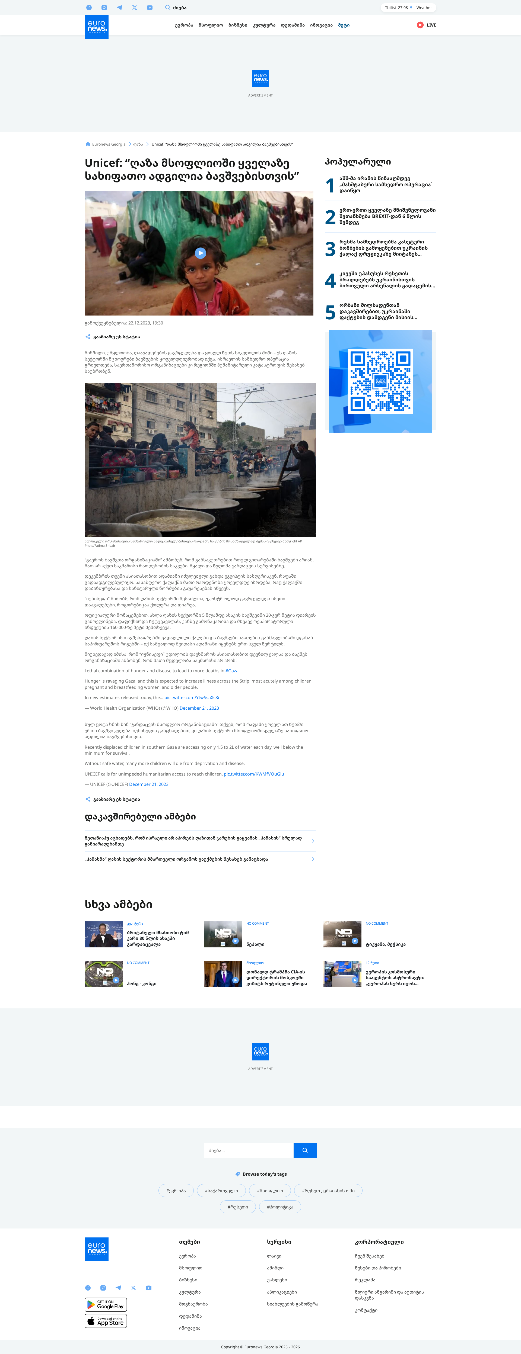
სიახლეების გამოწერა (292, 1304)
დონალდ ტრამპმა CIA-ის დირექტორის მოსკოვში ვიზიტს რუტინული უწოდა (276, 977)
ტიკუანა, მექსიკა (386, 944)
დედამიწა (190, 1316)
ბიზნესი (188, 1280)
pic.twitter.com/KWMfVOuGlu (254, 774)
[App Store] (106, 1321)
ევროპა (187, 1256)
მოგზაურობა (193, 1304)
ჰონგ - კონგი (142, 983)
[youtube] (149, 7)
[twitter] (134, 7)
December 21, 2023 (199, 708)
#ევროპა (176, 1191)
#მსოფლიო (270, 1191)
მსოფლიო (255, 963)
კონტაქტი (366, 1310)
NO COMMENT (257, 923)
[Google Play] (106, 1305)
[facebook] (89, 7)
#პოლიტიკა (280, 1207)
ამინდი (275, 1268)
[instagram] (104, 7)
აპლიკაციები (282, 1292)
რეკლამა (365, 1280)
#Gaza (232, 671)
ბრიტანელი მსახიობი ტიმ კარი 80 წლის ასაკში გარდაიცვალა (158, 938)
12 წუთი (372, 963)
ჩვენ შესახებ (370, 1256)
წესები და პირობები (378, 1268)
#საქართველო (221, 1191)
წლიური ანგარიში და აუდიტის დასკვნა (389, 1295)
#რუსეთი (238, 1207)
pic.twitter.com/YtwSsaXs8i (191, 697)
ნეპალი (255, 944)
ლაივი (274, 1256)
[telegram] (119, 7)
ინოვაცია (190, 1328)
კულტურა (135, 923)
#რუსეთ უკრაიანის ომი (328, 1191)
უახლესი (277, 1280)
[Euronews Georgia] (97, 27)
